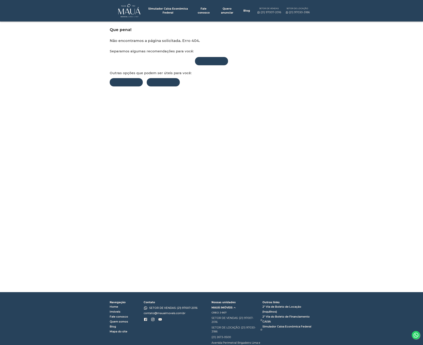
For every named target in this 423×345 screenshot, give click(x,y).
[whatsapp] (416, 335)
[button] (237, 307)
